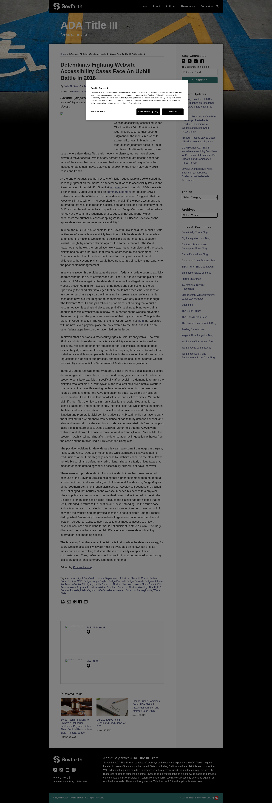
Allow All (173, 112)
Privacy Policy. (135, 103)
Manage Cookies (98, 111)
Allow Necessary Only (148, 112)
